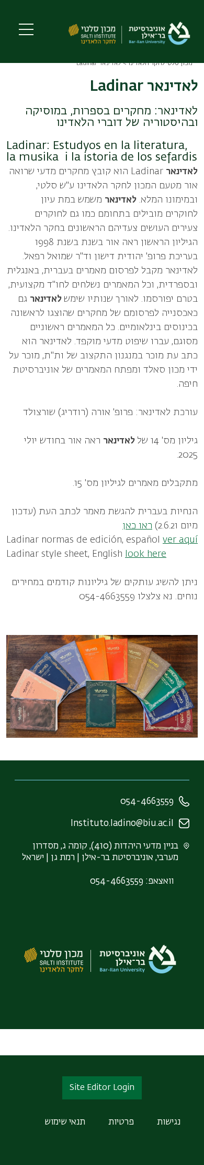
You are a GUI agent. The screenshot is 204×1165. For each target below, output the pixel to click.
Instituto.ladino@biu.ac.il (122, 823)
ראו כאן (137, 526)
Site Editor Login (102, 1088)
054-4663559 (147, 801)
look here (145, 554)
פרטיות (121, 1122)
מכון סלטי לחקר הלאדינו (160, 63)
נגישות (168, 1122)
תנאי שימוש (64, 1122)
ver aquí (180, 540)
